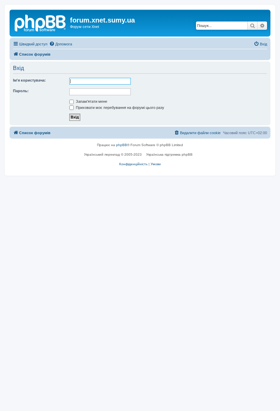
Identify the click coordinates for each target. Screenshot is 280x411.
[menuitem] (60, 44)
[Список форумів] (40, 22)
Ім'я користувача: (29, 80)
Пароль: (21, 91)
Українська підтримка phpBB (169, 154)
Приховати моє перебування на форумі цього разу (119, 107)
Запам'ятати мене (91, 101)
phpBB (121, 145)
